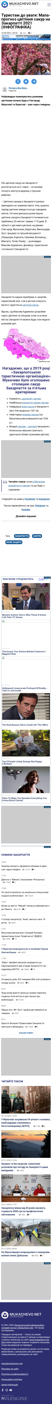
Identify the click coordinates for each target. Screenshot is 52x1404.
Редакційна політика (11, 1379)
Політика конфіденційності (14, 1374)
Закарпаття (22, 536)
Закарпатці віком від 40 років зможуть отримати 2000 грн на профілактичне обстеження (23, 1211)
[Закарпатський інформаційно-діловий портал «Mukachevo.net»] (20, 4)
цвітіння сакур (31, 305)
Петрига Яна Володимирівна (19, 88)
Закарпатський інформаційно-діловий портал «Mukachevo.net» (23, 1326)
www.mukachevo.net (39, 1339)
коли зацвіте (13, 542)
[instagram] (6, 1390)
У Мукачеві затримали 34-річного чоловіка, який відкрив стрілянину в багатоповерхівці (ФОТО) (25, 1122)
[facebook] (2, 1390)
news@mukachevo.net (12, 1363)
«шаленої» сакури (31, 398)
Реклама (26, 37)
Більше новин (26, 1033)
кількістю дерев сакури (35, 402)
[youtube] (10, 1390)
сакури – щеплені (27, 426)
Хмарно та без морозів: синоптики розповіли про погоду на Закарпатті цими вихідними (24, 1167)
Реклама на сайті (10, 1369)
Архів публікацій (9, 1384)
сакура (37, 536)
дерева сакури (30, 414)
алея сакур (28, 406)
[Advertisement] (26, 274)
